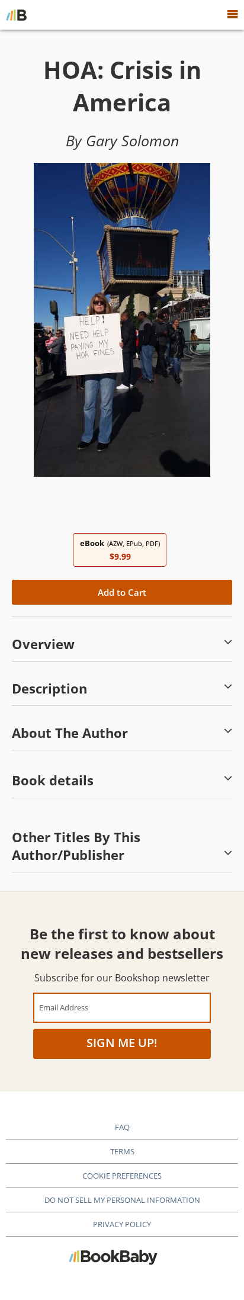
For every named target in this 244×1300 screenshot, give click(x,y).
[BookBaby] (16, 15)
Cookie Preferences (122, 1175)
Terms (122, 1151)
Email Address (63, 1007)
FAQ (122, 1127)
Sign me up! (122, 1043)
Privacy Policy (122, 1224)
